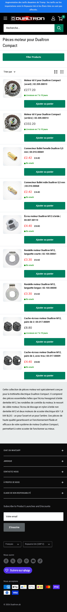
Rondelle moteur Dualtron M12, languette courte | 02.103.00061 (40, 252)
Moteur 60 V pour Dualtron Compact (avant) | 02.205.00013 (42, 82)
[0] (60, 18)
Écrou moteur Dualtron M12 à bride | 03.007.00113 (42, 218)
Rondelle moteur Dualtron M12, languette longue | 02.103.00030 (40, 286)
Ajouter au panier (44, 103)
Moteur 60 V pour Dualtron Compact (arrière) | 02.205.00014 (42, 116)
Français (9, 544)
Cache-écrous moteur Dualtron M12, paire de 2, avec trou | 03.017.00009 (42, 354)
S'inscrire (14, 527)
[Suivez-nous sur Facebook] (6, 560)
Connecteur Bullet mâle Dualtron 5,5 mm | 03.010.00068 (44, 184)
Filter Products (33, 57)
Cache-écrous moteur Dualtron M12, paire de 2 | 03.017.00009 (42, 320)
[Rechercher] (58, 28)
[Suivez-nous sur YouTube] (33, 560)
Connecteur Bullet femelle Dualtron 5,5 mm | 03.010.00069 (43, 150)
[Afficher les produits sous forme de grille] (61, 71)
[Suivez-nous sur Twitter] (12, 560)
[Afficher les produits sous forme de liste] (56, 71)
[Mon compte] (53, 18)
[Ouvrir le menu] (5, 18)
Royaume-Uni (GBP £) (34, 544)
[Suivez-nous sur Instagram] (19, 560)
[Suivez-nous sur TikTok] (40, 560)
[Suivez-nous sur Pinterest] (26, 560)
